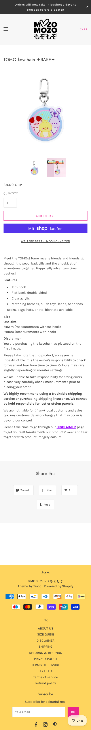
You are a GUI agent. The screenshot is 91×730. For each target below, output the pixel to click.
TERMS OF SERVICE (45, 665)
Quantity (10, 193)
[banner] (46, 29)
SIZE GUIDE (45, 634)
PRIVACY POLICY (45, 659)
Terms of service (45, 677)
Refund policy (45, 683)
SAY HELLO (45, 671)
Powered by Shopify (58, 586)
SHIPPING (46, 647)
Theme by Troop (30, 586)
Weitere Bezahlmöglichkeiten (45, 241)
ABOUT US (45, 628)
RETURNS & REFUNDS (45, 653)
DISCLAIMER (66, 427)
